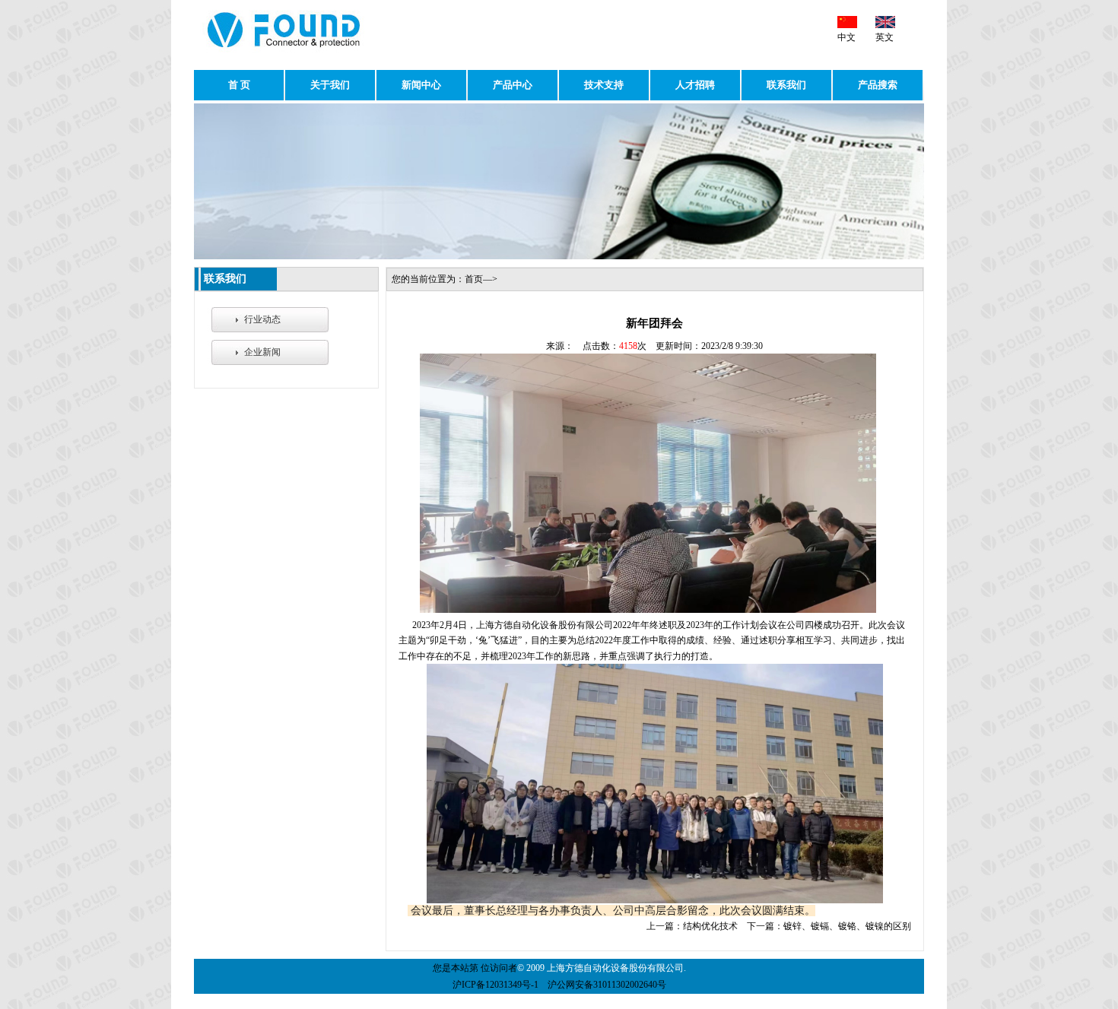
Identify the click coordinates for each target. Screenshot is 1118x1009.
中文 (846, 37)
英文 (884, 37)
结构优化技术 (710, 926)
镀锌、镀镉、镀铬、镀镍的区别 (847, 926)
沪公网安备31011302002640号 (607, 984)
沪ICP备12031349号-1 (495, 984)
